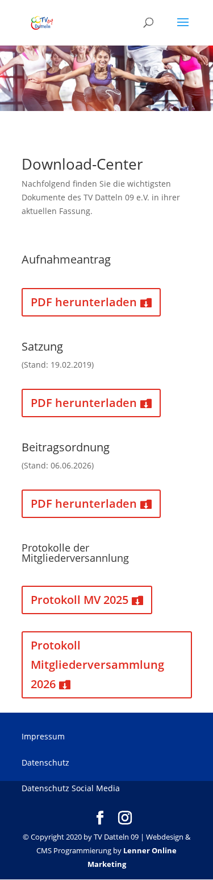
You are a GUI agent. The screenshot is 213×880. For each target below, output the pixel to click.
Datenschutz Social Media (71, 788)
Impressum (43, 736)
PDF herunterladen (84, 302)
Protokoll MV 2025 (79, 599)
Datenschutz (45, 762)
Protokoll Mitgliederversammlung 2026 (97, 665)
